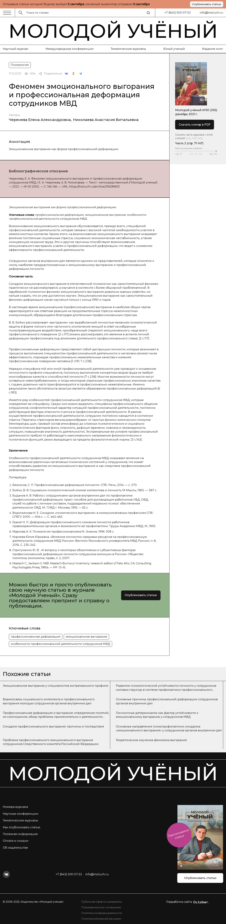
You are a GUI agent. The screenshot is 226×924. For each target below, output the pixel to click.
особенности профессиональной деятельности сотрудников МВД (60, 644)
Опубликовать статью (206, 4)
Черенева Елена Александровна (40, 120)
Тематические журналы (128, 48)
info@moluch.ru (211, 12)
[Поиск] (148, 13)
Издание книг (212, 48)
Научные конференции (20, 813)
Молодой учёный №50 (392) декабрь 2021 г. (196, 112)
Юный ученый (174, 48)
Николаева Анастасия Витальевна (106, 120)
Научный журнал (15, 48)
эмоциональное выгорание (86, 636)
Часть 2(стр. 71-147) (189, 143)
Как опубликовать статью (21, 827)
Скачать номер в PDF (194, 124)
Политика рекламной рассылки (101, 918)
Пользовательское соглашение (101, 907)
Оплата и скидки (15, 840)
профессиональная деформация (35, 636)
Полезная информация (20, 834)
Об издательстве (15, 847)
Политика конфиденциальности (101, 913)
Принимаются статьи (178, 834)
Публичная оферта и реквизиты (101, 901)
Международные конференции (70, 48)
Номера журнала (15, 807)
